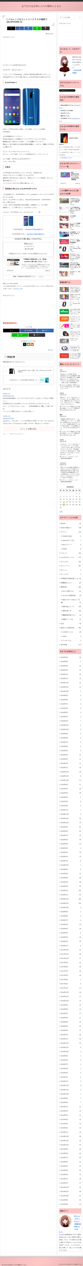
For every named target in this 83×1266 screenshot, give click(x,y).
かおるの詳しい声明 (17, 288)
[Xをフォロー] (24, 344)
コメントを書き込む (28, 429)
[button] (45, 28)
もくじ (41, 276)
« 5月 (60, 511)
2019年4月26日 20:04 (8, 396)
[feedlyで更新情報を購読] (28, 344)
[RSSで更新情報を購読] (32, 344)
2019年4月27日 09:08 (8, 418)
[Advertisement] (28, 50)
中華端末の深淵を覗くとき (10, 323)
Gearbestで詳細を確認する (34, 229)
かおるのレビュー (66, 157)
